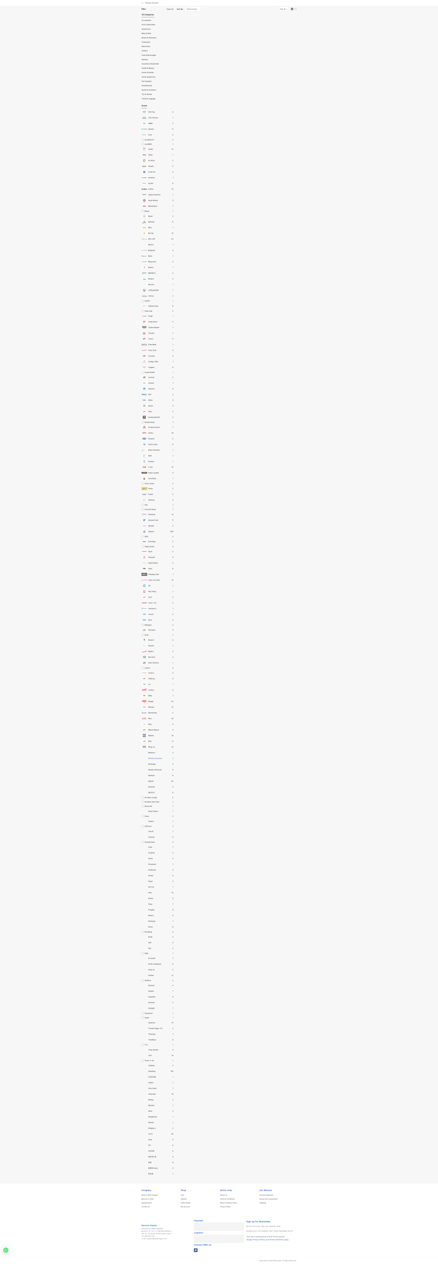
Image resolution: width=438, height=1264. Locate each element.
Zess (150, 1139)
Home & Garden (148, 72)
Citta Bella (152, 344)
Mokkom (151, 753)
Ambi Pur (151, 172)
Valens (150, 1083)
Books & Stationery (149, 38)
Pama (150, 858)
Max (150, 718)
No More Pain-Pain (152, 802)
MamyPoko (152, 713)
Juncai (150, 614)
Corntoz (151, 377)
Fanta (150, 488)
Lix (149, 684)
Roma (150, 927)
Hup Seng (152, 591)
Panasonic (152, 864)
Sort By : (180, 9)
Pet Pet (151, 887)
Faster (150, 494)
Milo (149, 741)
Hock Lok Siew (154, 580)
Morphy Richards (155, 770)
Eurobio (151, 461)
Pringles (151, 910)
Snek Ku (151, 970)
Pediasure (152, 870)
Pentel (150, 876)
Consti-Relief (150, 372)
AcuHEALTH (149, 140)
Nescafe (151, 787)
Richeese (151, 921)
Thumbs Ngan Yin (155, 1028)
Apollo (150, 183)
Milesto (151, 735)
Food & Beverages (149, 55)
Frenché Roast (150, 509)
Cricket (151, 383)
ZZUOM (151, 1151)
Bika (150, 227)
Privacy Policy (225, 1206)
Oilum (147, 816)
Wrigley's (152, 1128)
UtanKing (151, 1071)
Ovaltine (151, 853)
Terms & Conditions (227, 1199)
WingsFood (152, 1117)
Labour (147, 668)
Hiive (150, 569)
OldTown (148, 826)
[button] (292, 9)
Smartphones (147, 85)
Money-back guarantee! (268, 1199)
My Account (185, 1206)
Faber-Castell (153, 473)
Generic (151, 531)
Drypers (151, 439)
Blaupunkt (152, 262)
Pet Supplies (146, 81)
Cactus (151, 296)
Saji (149, 948)
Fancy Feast (149, 483)
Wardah (151, 1105)
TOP (150, 1055)
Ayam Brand (153, 200)
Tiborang (151, 1034)
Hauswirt (151, 557)
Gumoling (152, 541)
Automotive (146, 29)
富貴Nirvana (153, 1168)
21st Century (153, 118)
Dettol (150, 406)
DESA (150, 400)
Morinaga (152, 764)
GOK (146, 536)
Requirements (146, 1203)
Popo (150, 904)
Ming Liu (151, 747)
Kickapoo (152, 630)
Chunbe (151, 333)
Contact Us (145, 1206)
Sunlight (151, 1008)
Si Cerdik (151, 958)
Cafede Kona (153, 306)
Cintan (150, 339)
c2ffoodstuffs (153, 290)
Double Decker (154, 427)
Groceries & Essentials (150, 64)
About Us (223, 1195)
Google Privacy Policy (255, 1240)
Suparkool (149, 1013)
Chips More (152, 322)
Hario (150, 551)
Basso (147, 211)
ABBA (150, 123)
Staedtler (151, 997)
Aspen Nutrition (154, 195)
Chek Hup (148, 311)
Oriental (151, 837)
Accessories (146, 20)
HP (149, 586)
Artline (150, 189)
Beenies (151, 222)
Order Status (185, 1203)
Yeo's (150, 1134)
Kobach (151, 640)
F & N (150, 467)
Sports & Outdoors (149, 90)
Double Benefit (154, 417)
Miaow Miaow (153, 730)
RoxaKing (148, 932)
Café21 (147, 301)
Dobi (150, 411)
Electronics (146, 46)
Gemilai (151, 526)
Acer (150, 135)
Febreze (151, 500)
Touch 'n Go (149, 1060)
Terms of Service (276, 1240)
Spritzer (151, 985)
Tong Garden (153, 1050)
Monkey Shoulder (155, 758)
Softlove (148, 980)
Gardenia (151, 514)
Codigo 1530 (153, 362)
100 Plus (151, 112)
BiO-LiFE (151, 239)
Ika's (150, 597)
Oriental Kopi (150, 842)
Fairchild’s (152, 478)
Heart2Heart (153, 563)
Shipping (262, 1203)
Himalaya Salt (153, 574)
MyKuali (151, 775)
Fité (146, 505)
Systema (151, 1023)
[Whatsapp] (5, 1250)
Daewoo (151, 389)
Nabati (151, 781)
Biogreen (151, 250)
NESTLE (151, 792)
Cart (182, 1195)
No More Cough (151, 797)
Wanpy (151, 1100)
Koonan (151, 646)
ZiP (149, 1145)
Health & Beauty (148, 68)
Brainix (151, 267)
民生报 (150, 1174)
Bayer (150, 216)
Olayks (151, 821)
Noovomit (148, 806)
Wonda (151, 1122)
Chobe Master (153, 327)
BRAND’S (152, 273)
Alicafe (151, 166)
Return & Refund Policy (228, 1203)
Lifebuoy (151, 679)
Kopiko (151, 651)
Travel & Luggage (149, 99)
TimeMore (152, 1040)
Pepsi (150, 881)
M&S (150, 696)
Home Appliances (148, 77)
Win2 (150, 1111)
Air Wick (151, 160)
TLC (146, 1045)
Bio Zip (151, 233)
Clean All (170, 9)
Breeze (151, 279)
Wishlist (183, 1199)
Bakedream (152, 206)
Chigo (150, 316)
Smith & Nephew (154, 964)
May (150, 724)
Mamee (151, 707)
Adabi (150, 149)
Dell (149, 394)
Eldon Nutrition (154, 450)
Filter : (143, 9)
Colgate (151, 367)
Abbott (151, 129)
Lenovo (151, 673)
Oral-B (150, 831)
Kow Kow (151, 657)
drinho (150, 433)
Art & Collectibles (148, 25)
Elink (150, 456)
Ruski (150, 937)
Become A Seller (147, 1199)
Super (147, 1018)
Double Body (150, 422)
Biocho (151, 245)
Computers (146, 42)
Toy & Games (147, 94)
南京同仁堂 (152, 1157)
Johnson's (152, 608)
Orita (150, 847)
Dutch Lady (152, 444)
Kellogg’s (148, 625)
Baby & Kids (146, 33)
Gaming (145, 59)
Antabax (151, 178)
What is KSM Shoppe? (149, 1195)
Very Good (152, 1088)
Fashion (145, 51)
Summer (151, 1002)
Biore (150, 256)
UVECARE (152, 1077)
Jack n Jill (152, 603)
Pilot (150, 893)
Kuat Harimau (153, 663)
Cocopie (151, 356)
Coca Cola (152, 350)
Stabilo (151, 991)
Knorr (147, 635)
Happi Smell (149, 546)
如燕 (150, 1162)
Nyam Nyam (153, 811)
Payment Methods (266, 1195)
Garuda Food (153, 520)
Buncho (151, 284)
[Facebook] (196, 1250)
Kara (150, 620)
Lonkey (151, 690)
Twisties (151, 1065)
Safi (149, 942)
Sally (146, 953)
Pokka (150, 898)
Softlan (151, 975)
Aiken (150, 155)
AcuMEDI (148, 144)
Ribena (151, 915)
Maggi (150, 701)
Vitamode (152, 1094)
